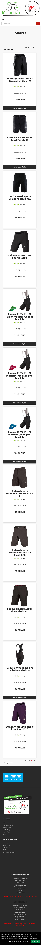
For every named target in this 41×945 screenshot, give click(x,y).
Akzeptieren (35, 941)
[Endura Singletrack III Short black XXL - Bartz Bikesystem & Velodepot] (20, 595)
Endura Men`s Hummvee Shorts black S (19, 493)
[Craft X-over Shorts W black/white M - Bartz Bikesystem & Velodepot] (20, 124)
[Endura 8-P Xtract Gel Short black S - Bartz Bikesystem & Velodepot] (20, 242)
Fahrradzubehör (8, 825)
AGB (4, 850)
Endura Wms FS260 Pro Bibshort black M (20, 669)
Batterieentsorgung (9, 852)
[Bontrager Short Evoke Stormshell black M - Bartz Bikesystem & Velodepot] (20, 65)
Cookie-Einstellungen (14, 941)
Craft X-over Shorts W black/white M (20, 138)
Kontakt (5, 843)
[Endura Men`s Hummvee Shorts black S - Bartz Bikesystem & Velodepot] (20, 477)
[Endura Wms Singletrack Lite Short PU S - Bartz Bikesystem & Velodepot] (20, 713)
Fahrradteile (7, 827)
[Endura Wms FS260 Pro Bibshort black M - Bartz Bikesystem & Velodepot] (20, 654)
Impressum (6, 845)
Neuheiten (6, 832)
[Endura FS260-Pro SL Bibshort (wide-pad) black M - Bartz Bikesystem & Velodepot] (20, 418)
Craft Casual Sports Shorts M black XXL (19, 197)
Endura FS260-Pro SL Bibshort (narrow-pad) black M (20, 317)
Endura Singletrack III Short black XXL (19, 610)
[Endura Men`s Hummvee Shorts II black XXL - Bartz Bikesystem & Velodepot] (20, 536)
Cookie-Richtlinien (31, 938)
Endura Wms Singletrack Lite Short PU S (19, 728)
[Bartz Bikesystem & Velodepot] (20, 8)
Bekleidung (6, 830)
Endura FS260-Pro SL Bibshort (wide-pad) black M (19, 434)
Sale (4, 834)
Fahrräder (6, 823)
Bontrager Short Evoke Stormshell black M (20, 79)
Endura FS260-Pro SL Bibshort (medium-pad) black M (19, 376)
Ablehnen (26, 941)
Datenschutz (7, 847)
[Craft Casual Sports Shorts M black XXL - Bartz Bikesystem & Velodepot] (20, 183)
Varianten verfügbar (19, 108)
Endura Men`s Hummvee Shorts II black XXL (20, 552)
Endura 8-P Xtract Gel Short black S (19, 256)
